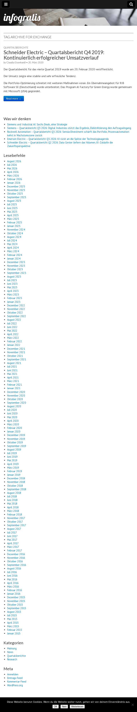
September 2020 (16, 402)
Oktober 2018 (15, 485)
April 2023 (13, 291)
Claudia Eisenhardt (16, 62)
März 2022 (13, 337)
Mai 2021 (12, 374)
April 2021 (13, 377)
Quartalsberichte (16, 47)
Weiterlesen (77, 706)
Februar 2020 (14, 428)
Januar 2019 (13, 474)
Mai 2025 (12, 211)
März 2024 (13, 251)
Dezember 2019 (16, 435)
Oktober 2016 (15, 561)
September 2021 (16, 359)
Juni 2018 (12, 500)
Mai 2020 (12, 417)
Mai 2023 (12, 287)
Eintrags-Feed (14, 678)
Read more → (13, 98)
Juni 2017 (12, 536)
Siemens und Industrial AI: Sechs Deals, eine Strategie (37, 124)
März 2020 (13, 424)
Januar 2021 (13, 388)
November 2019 (16, 439)
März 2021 (13, 381)
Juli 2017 (12, 532)
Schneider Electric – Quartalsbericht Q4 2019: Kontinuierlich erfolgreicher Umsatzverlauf (54, 55)
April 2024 (13, 247)
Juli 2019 (12, 453)
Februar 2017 (14, 550)
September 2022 (16, 316)
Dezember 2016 (16, 554)
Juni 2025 (12, 208)
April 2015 (13, 622)
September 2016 (16, 565)
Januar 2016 (13, 593)
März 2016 (13, 586)
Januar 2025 (13, 226)
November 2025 (16, 190)
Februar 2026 (14, 179)
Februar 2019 (14, 471)
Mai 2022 (12, 330)
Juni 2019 (12, 456)
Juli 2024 (12, 240)
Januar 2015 (13, 633)
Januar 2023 (13, 302)
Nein (64, 706)
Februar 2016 (14, 590)
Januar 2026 (13, 182)
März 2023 (13, 294)
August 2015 (14, 611)
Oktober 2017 (15, 521)
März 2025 (13, 219)
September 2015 (16, 608)
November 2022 (16, 309)
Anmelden (12, 674)
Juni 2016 (12, 575)
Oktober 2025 (15, 193)
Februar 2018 (14, 514)
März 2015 (13, 626)
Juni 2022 (12, 327)
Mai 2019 (12, 460)
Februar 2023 (14, 298)
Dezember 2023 (16, 262)
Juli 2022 (12, 323)
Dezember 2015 (16, 597)
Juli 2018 (12, 496)
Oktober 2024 (15, 233)
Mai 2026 (12, 168)
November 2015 (16, 601)
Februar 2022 (14, 341)
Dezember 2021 (16, 348)
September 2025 (16, 197)
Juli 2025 (12, 204)
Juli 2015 (12, 615)
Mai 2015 (12, 619)
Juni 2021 (12, 370)
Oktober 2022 (15, 312)
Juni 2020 (12, 413)
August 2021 (14, 363)
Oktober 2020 (15, 399)
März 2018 (13, 511)
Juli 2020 (12, 410)
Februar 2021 (14, 384)
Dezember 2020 (16, 392)
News (10, 652)
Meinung (12, 648)
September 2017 (16, 525)
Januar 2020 (13, 431)
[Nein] (132, 704)
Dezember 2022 (16, 305)
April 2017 (13, 543)
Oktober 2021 (15, 356)
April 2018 (13, 507)
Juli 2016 (12, 572)
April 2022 (13, 334)
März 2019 (13, 467)
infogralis (22, 17)
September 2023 (16, 273)
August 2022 (14, 319)
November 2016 (16, 557)
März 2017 (13, 547)
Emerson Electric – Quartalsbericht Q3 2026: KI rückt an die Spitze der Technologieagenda (58, 139)
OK (55, 706)
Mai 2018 (12, 503)
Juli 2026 (12, 165)
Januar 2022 (13, 345)
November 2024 (16, 229)
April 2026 (13, 172)
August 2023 (14, 276)
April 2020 (13, 420)
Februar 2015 (14, 630)
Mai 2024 (12, 244)
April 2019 (13, 464)
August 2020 (14, 406)
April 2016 (13, 583)
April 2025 (13, 215)
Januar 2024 (13, 258)
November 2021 (16, 352)
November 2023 (16, 265)
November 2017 (16, 518)
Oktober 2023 (15, 269)
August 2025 (14, 200)
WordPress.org (15, 685)
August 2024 (14, 237)
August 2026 (14, 161)
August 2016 (14, 568)
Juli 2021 (12, 366)
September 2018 (16, 489)
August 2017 (14, 528)
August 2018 (14, 493)
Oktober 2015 (15, 604)
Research (12, 659)
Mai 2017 (12, 539)
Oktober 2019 (15, 442)
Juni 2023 (12, 283)
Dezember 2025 (16, 186)
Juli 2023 (12, 280)
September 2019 (16, 446)
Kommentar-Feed (16, 681)
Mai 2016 (12, 579)
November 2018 (16, 482)
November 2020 (16, 395)
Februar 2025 (14, 222)
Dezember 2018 (16, 478)
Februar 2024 (14, 255)
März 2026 (13, 175)
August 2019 (14, 449)
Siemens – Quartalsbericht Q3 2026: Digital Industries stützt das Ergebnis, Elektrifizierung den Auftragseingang (69, 128)
